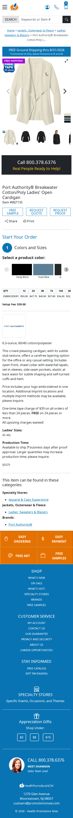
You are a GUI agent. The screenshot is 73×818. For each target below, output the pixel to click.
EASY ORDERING (22, 539)
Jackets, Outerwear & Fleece (36, 30)
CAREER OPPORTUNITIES (36, 650)
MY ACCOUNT (37, 623)
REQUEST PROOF (60, 211)
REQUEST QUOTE (36, 211)
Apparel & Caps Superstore (28, 499)
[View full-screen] (66, 61)
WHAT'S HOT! (36, 588)
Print (30, 221)
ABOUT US (36, 644)
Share (12, 221)
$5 (21, 737)
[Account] (47, 7)
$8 (34, 737)
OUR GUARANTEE (36, 634)
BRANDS (36, 599)
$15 (48, 737)
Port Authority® (20, 524)
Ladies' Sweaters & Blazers (28, 512)
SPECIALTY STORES (36, 594)
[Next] (64, 91)
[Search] (66, 19)
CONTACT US (36, 628)
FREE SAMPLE (13, 211)
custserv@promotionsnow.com (36, 803)
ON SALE (36, 583)
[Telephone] (56, 7)
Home (11, 30)
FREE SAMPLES (36, 605)
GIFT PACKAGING (36, 673)
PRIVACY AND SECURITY (36, 639)
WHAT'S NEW (36, 578)
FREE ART (23, 556)
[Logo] (14, 6)
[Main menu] (6, 7)
